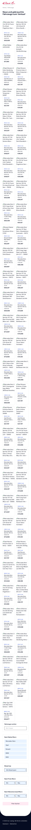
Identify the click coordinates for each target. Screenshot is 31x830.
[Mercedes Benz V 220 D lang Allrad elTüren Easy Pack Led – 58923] (9, 207)
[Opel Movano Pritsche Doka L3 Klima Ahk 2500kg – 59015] (22, 545)
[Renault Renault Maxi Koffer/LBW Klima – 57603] (22, 683)
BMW (7, 753)
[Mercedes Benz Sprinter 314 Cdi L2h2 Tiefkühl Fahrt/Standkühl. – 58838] (22, 139)
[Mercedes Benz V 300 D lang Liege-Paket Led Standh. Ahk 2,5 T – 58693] (22, 251)
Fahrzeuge (11, 7)
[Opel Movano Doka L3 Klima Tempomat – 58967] (9, 92)
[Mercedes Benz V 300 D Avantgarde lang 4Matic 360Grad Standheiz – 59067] (9, 388)
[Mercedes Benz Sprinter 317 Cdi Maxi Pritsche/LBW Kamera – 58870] (9, 274)
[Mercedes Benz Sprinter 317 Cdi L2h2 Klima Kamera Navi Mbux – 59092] (9, 476)
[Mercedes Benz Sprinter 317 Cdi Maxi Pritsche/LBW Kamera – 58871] (22, 274)
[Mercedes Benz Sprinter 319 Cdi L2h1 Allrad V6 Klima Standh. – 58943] (9, 342)
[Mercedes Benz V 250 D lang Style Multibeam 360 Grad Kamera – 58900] (9, 296)
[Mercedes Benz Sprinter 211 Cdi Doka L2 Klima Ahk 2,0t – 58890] (9, 432)
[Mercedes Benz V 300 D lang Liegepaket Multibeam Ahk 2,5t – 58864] (22, 365)
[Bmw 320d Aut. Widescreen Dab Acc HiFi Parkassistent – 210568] (22, 613)
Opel (7, 745)
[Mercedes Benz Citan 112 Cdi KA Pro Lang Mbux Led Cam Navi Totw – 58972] (9, 567)
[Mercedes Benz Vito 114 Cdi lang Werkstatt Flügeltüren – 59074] (9, 590)
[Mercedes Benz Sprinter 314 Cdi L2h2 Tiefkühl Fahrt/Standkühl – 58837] (9, 162)
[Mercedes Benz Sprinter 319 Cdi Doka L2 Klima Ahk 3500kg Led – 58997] (22, 185)
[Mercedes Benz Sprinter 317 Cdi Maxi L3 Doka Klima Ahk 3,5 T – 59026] (22, 589)
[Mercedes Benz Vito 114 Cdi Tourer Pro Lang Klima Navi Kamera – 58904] (22, 432)
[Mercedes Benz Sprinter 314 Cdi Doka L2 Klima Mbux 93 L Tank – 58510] (9, 116)
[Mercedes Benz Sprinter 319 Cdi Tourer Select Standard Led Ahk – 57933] (22, 296)
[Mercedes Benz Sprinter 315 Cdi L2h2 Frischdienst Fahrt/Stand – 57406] (9, 252)
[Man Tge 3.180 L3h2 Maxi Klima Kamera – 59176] (9, 706)
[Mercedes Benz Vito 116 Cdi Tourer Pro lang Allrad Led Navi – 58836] (9, 184)
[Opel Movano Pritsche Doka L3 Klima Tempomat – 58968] (22, 71)
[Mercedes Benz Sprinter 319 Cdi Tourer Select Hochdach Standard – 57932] (22, 342)
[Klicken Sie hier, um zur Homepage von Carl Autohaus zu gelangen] (9, 3)
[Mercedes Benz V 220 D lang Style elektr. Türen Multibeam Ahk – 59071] (9, 638)
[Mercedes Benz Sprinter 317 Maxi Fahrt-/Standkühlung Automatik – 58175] (22, 230)
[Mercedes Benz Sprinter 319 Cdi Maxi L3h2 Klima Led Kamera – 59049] (9, 661)
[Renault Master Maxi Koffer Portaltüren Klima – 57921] (9, 230)
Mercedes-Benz (10, 741)
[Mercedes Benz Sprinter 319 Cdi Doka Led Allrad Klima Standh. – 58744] (22, 208)
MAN (7, 757)
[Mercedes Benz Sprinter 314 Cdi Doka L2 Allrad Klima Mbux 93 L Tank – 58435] (22, 93)
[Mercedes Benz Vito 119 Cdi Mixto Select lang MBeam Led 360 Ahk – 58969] (22, 567)
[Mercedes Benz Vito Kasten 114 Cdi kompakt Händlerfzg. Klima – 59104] (22, 638)
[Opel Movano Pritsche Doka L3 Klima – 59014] (9, 545)
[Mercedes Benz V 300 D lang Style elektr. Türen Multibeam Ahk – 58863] (22, 319)
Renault (8, 749)
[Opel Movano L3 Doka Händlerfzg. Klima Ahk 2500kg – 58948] (9, 71)
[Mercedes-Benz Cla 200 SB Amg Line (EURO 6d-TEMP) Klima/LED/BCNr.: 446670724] (9, 614)
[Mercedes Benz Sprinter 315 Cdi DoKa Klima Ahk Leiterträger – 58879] (22, 116)
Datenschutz (13, 824)
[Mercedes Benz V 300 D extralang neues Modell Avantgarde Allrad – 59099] (22, 661)
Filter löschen (15, 803)
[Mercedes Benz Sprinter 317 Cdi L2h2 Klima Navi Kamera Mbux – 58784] (9, 139)
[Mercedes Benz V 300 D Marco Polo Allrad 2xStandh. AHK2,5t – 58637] (9, 364)
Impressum (6, 824)
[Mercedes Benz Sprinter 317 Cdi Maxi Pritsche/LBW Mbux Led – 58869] (9, 318)
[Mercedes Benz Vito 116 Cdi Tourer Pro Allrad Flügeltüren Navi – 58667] (22, 162)
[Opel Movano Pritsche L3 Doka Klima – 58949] (22, 387)
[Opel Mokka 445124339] (9, 48)
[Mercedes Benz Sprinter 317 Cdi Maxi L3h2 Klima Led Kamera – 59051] (9, 684)
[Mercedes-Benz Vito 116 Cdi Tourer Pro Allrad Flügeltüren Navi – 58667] (9, 26)
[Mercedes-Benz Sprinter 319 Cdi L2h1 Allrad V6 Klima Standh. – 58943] (22, 26)
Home (4, 7)
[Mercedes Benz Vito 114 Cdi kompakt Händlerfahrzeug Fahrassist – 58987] (22, 49)
